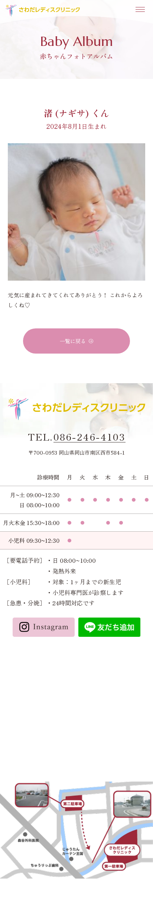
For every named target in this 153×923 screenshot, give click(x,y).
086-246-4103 (89, 436)
